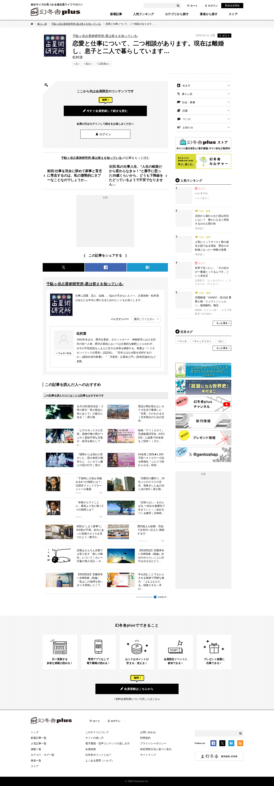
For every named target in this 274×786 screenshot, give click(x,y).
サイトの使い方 (94, 737)
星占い (89, 63)
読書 (185, 110)
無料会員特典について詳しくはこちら (138, 698)
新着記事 (116, 14)
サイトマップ (148, 754)
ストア (233, 14)
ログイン (213, 5)
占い (77, 63)
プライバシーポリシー (153, 743)
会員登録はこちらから (139, 688)
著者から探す (209, 14)
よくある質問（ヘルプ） (99, 760)
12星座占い (104, 63)
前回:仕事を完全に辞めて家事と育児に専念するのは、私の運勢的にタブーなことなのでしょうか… (74, 175)
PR (101, 493)
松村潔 (81, 333)
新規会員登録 (232, 5)
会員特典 (90, 749)
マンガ (186, 119)
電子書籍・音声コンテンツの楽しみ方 (107, 743)
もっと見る (222, 323)
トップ (35, 732)
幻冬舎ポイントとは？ (98, 754)
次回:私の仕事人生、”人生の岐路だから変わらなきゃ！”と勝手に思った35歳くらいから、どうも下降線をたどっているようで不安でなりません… (136, 175)
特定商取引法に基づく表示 (155, 749)
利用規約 (145, 737)
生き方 (186, 85)
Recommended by (144, 597)
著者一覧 (36, 760)
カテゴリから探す (177, 14)
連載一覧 (36, 749)
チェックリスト (202, 341)
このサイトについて (97, 732)
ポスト (226, 35)
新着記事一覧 (38, 737)
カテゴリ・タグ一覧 (42, 754)
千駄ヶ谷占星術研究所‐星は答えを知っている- (76, 24)
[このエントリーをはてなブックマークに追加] (231, 743)
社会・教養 (188, 102)
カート (194, 5)
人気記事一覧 (38, 743)
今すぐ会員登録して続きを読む (107, 110)
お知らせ (188, 127)
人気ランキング (143, 14)
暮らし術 (42, 24)
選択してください (144, 319)
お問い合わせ (148, 732)
